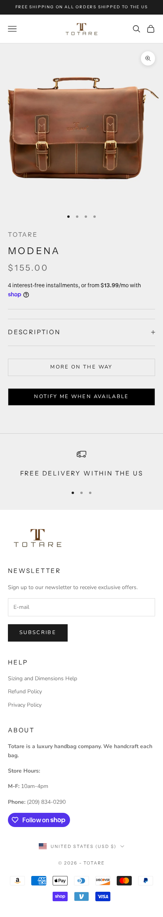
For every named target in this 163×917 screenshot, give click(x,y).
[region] (81, 464)
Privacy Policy (25, 705)
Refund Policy (25, 691)
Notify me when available (81, 396)
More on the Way (81, 367)
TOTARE (23, 234)
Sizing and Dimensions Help (42, 678)
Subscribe (37, 632)
